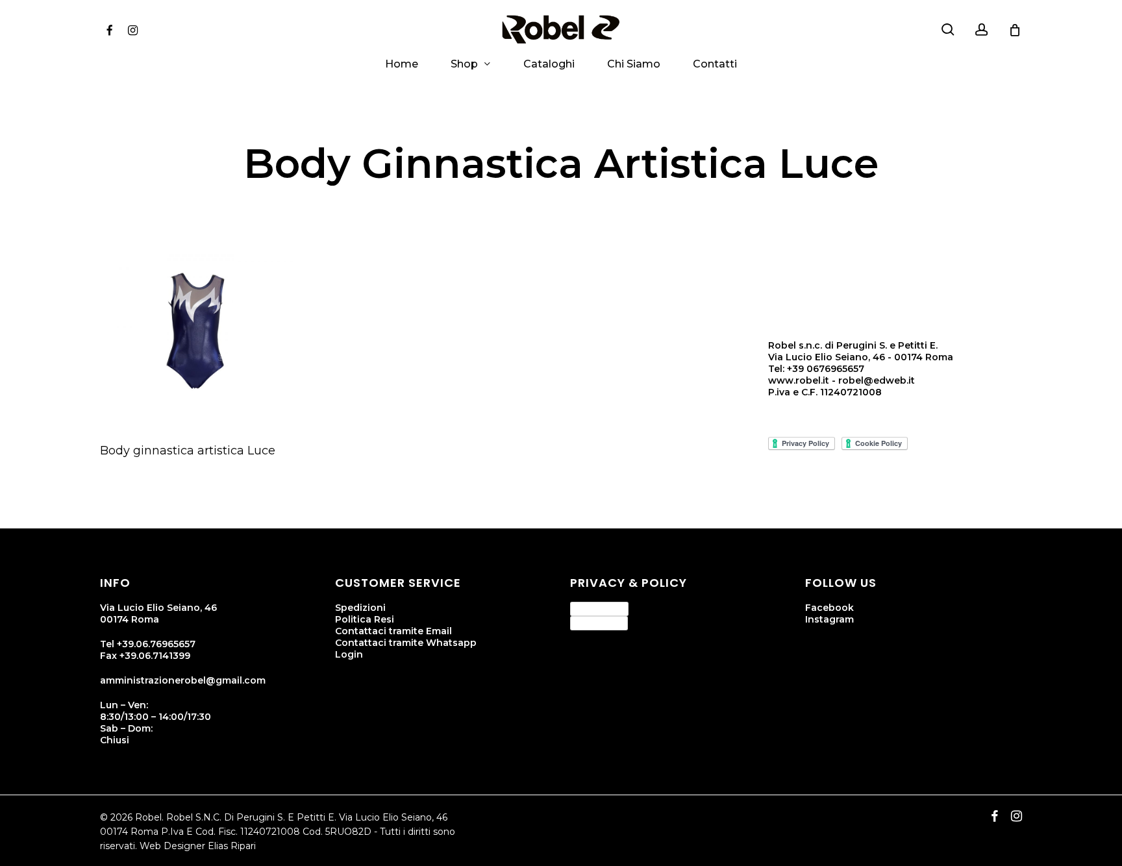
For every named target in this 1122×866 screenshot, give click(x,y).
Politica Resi (364, 619)
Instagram (829, 619)
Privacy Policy (599, 608)
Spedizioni (360, 607)
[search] (948, 29)
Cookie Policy (599, 622)
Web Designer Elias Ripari (198, 846)
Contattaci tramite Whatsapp (406, 643)
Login (349, 654)
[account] (982, 29)
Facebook (829, 607)
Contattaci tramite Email (393, 631)
